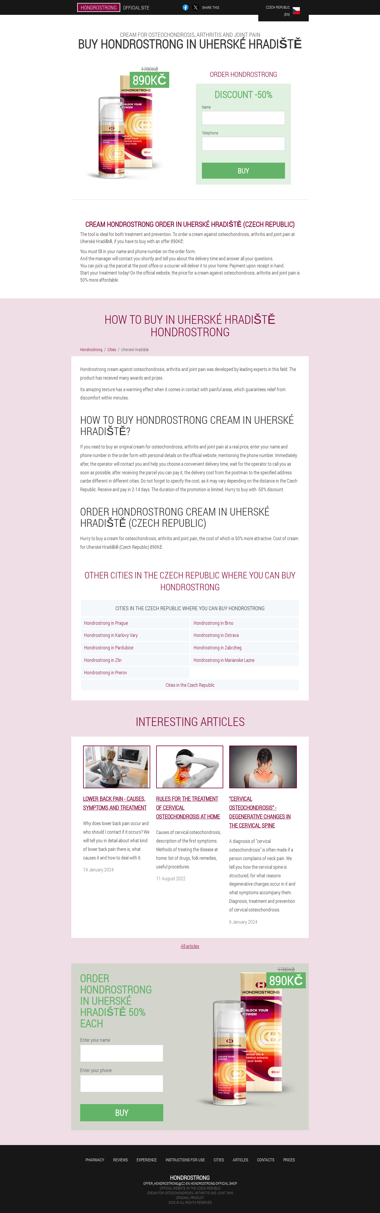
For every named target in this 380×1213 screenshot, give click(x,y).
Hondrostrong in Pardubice (108, 647)
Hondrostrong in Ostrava (216, 635)
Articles (240, 1160)
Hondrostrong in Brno (213, 623)
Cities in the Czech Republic (190, 685)
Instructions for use (185, 1160)
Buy (243, 170)
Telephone (210, 133)
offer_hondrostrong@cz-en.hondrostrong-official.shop (190, 1183)
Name (206, 107)
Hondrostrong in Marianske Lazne (224, 660)
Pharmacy (95, 1160)
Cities (219, 1160)
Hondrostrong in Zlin (103, 660)
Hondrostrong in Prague (106, 623)
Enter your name (95, 1040)
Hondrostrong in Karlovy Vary (111, 635)
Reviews (120, 1160)
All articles (190, 946)
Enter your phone (96, 1070)
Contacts (265, 1160)
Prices (289, 1160)
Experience (147, 1160)
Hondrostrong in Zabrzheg (218, 647)
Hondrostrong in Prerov (105, 672)
